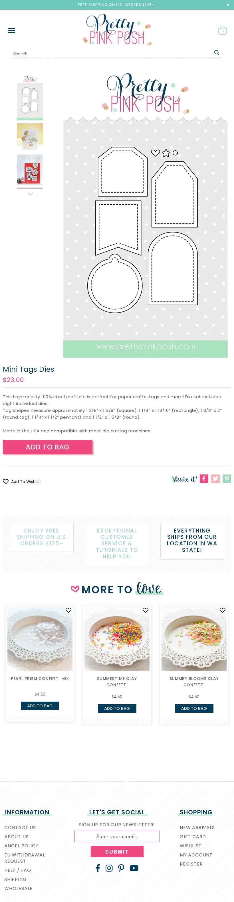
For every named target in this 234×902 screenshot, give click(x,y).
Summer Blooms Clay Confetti (194, 682)
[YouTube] (134, 868)
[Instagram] (109, 868)
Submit (117, 851)
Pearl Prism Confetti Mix (40, 678)
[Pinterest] (121, 868)
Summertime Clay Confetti (117, 682)
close (228, 4)
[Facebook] (98, 868)
